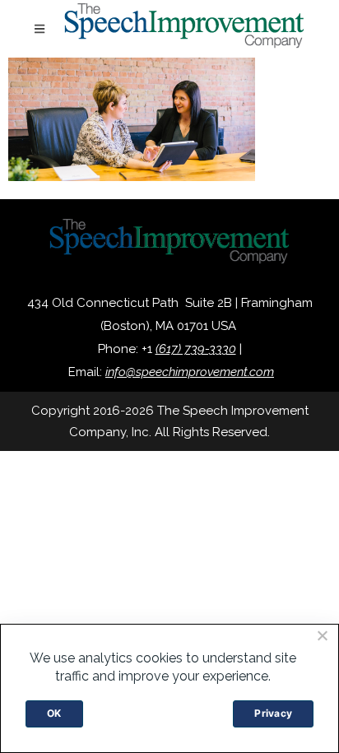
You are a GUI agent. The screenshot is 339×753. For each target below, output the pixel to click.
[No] (321, 635)
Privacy (273, 713)
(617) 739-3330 (196, 349)
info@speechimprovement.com (189, 372)
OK (54, 713)
